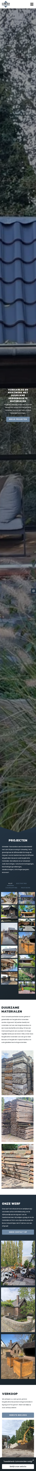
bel (17, 1223)
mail (22, 1223)
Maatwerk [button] (25, 888)
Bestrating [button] (21, 883)
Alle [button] (10, 883)
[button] (32, 4)
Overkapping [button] (11, 888)
